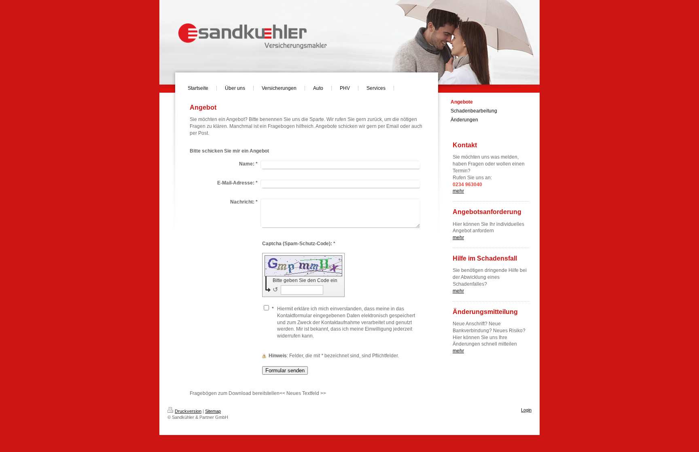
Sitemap (213, 411)
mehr (458, 237)
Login (526, 409)
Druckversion (188, 411)
